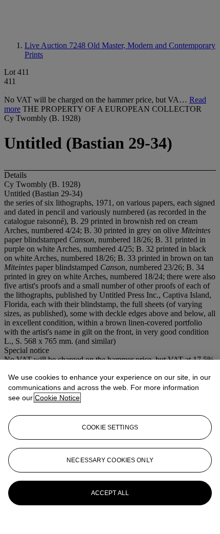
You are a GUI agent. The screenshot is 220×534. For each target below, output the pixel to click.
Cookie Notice (57, 398)
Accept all (110, 493)
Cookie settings (110, 427)
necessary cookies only (110, 460)
